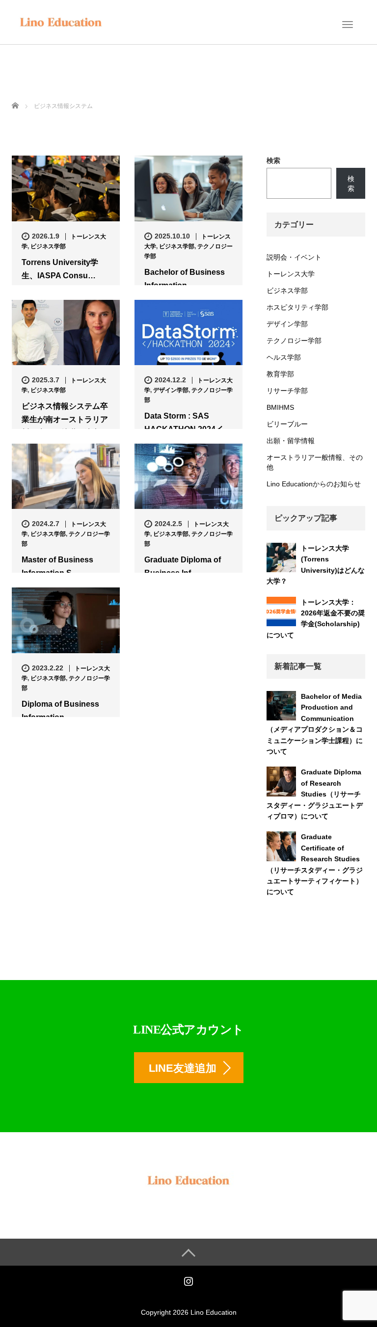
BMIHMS (280, 407)
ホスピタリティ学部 (297, 307)
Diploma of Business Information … (60, 710)
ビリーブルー (287, 424)
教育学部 (280, 374)
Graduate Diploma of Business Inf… (182, 566)
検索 (273, 160)
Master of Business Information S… (57, 566)
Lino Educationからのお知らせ (314, 484)
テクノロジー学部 (294, 341)
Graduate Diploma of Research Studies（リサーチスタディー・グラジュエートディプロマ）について (315, 794)
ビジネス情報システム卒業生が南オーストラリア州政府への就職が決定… (65, 419)
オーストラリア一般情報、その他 (315, 462)
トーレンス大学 (291, 274)
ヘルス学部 (284, 357)
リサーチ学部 (287, 391)
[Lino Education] (61, 21)
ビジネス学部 (48, 246)
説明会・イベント (294, 257)
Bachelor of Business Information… (184, 279)
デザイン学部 (170, 390)
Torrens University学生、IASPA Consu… (60, 269)
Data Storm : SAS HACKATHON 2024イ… (187, 422)
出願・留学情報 (291, 441)
